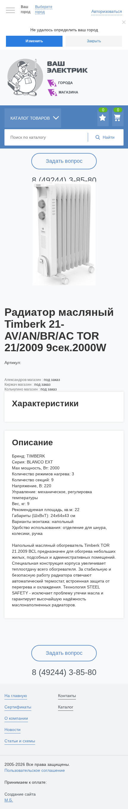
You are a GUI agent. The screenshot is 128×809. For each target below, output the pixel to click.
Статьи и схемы (19, 740)
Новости (12, 729)
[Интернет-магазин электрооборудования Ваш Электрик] (64, 70)
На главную (15, 695)
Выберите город (43, 9)
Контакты (67, 695)
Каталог (65, 707)
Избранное (103, 111)
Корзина (118, 111)
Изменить (34, 41)
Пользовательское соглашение (34, 770)
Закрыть (94, 41)
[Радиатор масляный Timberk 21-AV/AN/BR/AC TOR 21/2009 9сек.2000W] (64, 233)
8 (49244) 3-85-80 (64, 180)
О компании (16, 718)
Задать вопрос (64, 161)
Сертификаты (17, 707)
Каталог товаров (30, 118)
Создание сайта (20, 797)
